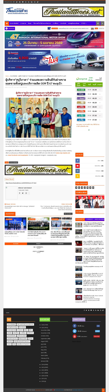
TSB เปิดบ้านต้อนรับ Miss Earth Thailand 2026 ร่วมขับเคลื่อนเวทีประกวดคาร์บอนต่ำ (37, 233)
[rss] (28, 2)
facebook (60, 243)
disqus (38, 243)
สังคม (29, 23)
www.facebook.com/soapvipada (18, 155)
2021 (42, 373)
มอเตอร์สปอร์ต (12, 335)
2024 (42, 364)
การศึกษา (55, 23)
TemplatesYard (59, 390)
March (43, 355)
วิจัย (14, 344)
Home (7, 76)
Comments (89, 219)
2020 (42, 375)
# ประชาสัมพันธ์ (13, 162)
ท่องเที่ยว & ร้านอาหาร (23, 344)
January (43, 361)
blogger (15, 243)
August (43, 341)
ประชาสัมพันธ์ (14, 23)
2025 (42, 327)
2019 (42, 378)
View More (69, 213)
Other (83, 23)
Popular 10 (80, 219)
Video (9, 344)
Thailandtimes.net (40, 390)
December (44, 330)
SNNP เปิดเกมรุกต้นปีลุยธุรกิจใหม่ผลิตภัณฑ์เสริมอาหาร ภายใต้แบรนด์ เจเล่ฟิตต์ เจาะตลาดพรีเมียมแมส (93, 224)
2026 (42, 325)
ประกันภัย (63, 23)
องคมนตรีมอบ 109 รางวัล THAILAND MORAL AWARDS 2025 (61, 28)
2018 (42, 381)
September (44, 338)
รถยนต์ (9, 333)
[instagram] (34, 2)
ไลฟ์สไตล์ (30, 333)
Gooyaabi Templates (78, 390)
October (43, 336)
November (44, 333)
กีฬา (31, 330)
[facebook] (14, 2)
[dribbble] (25, 2)
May (42, 350)
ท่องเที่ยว (16, 333)
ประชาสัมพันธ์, (23, 87)
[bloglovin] (22, 2)
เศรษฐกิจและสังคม (73, 23)
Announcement (99, 220)
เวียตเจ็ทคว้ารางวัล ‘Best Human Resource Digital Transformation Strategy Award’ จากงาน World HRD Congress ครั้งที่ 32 (89, 299)
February (43, 358)
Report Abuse (76, 341)
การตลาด (23, 23)
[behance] (31, 2)
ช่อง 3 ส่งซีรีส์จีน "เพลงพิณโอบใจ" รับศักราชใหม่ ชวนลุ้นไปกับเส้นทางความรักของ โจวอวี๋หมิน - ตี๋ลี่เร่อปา (93, 243)
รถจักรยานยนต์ (22, 335)
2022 (42, 370)
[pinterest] (19, 2)
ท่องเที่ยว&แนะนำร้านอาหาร (21, 341)
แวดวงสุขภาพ (11, 330)
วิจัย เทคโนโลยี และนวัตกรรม (42, 23)
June (42, 347)
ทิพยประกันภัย (23, 338)
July (42, 344)
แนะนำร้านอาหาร (12, 338)
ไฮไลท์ (30, 338)
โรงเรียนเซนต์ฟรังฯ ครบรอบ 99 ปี (93, 266)
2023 (42, 367)
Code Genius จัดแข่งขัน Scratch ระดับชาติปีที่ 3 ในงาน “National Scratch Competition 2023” (93, 275)
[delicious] (37, 2)
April (42, 352)
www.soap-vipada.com (63, 153)
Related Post (10, 214)
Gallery (10, 341)
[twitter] (16, 2)
